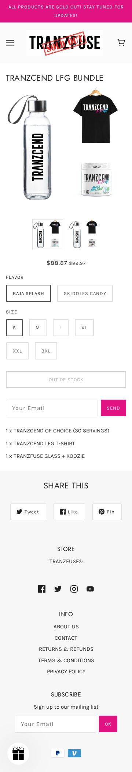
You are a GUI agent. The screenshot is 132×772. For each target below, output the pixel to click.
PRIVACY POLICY (66, 671)
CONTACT (66, 638)
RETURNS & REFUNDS (66, 649)
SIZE (11, 312)
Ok (108, 724)
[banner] (64, 42)
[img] (42, 588)
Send (113, 408)
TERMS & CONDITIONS (66, 660)
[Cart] (122, 42)
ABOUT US (66, 626)
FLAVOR (15, 277)
